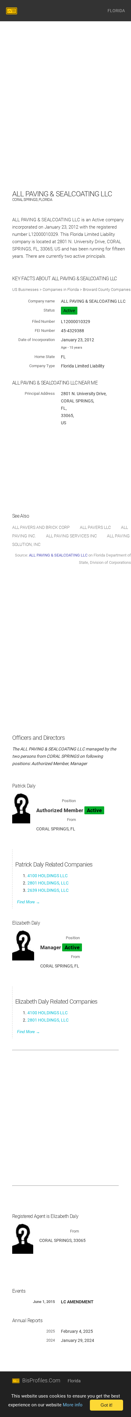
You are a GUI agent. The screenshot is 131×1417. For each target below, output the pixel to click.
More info (73, 1405)
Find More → (28, 902)
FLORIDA (116, 10)
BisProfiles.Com (41, 1380)
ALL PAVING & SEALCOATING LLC (58, 555)
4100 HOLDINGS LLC (47, 875)
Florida (74, 1380)
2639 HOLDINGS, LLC (48, 890)
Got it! (106, 1405)
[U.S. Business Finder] (12, 10)
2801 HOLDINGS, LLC (48, 883)
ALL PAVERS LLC (95, 527)
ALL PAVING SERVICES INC (71, 535)
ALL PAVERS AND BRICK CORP (41, 527)
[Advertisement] (65, 122)
